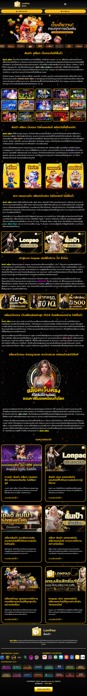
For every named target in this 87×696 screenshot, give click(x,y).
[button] (65, 4)
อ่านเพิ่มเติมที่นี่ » (11, 497)
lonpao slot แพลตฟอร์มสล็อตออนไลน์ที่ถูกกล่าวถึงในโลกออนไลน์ (65, 602)
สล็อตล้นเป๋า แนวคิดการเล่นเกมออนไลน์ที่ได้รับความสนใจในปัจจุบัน (20, 541)
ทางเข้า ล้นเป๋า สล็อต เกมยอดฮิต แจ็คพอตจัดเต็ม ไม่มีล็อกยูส (21, 480)
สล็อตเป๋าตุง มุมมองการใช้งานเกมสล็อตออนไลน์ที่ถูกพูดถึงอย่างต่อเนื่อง (21, 602)
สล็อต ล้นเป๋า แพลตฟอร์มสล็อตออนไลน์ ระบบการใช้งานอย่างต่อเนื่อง (65, 541)
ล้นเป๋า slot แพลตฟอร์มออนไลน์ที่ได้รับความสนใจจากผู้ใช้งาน (65, 480)
